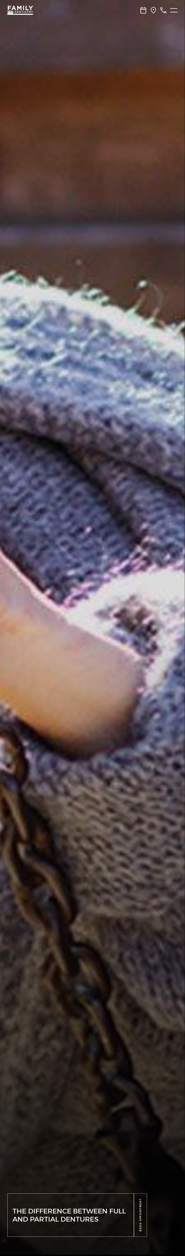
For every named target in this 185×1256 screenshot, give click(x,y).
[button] (140, 1215)
